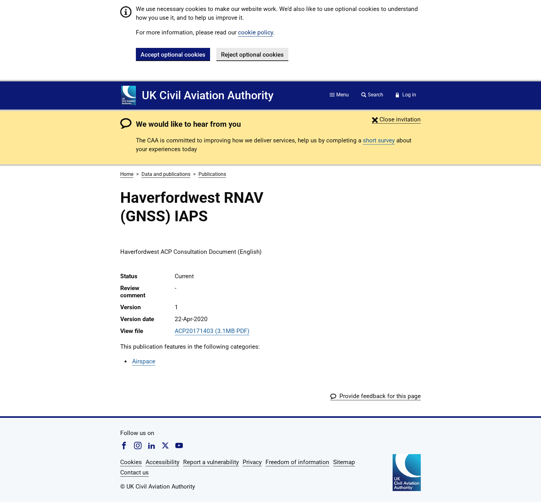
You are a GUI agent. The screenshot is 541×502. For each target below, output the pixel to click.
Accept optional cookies (173, 54)
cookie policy (255, 32)
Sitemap (344, 462)
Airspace (143, 361)
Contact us (134, 472)
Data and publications (166, 174)
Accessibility (162, 462)
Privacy (252, 462)
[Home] (128, 95)
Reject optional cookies (252, 54)
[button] (396, 119)
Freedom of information (297, 462)
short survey (379, 140)
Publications (212, 174)
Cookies (131, 462)
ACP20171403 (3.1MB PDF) (212, 331)
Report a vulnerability (211, 462)
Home (126, 174)
